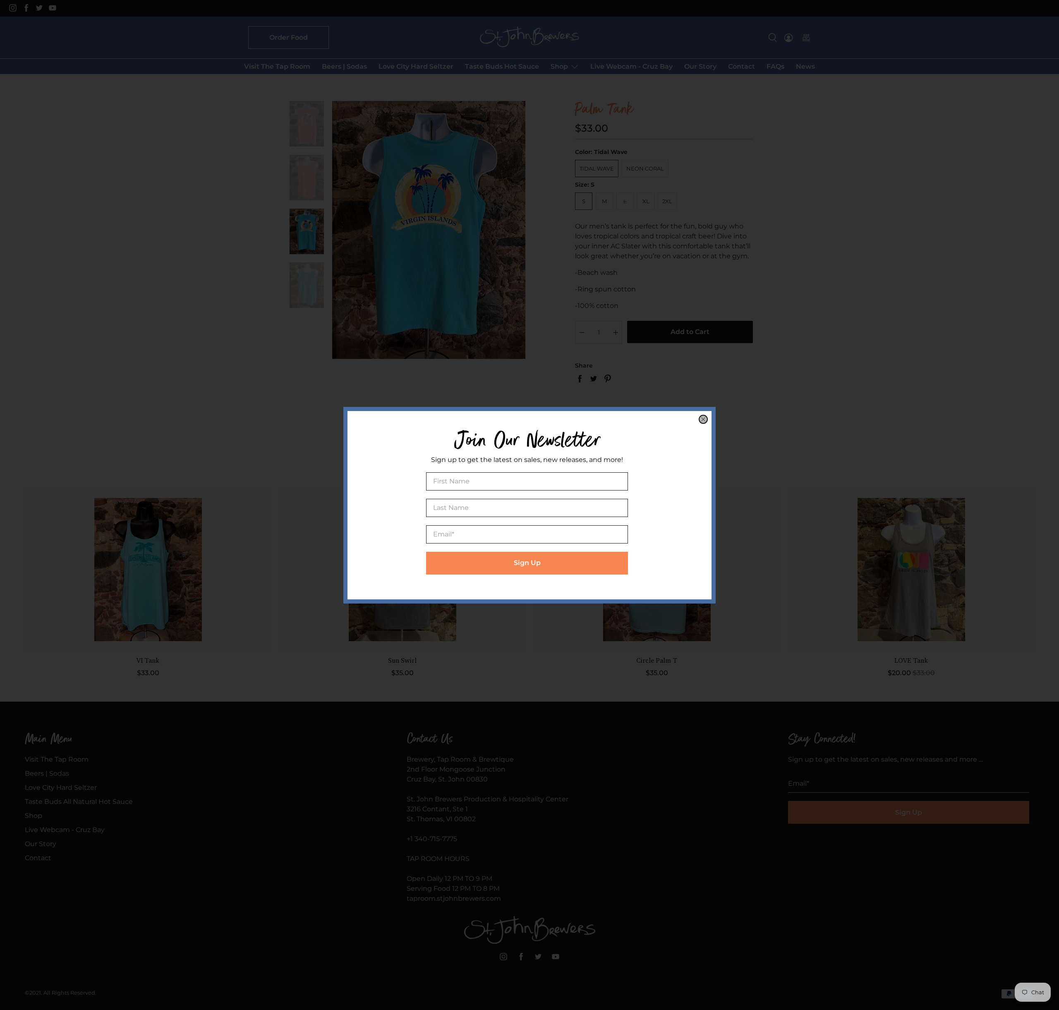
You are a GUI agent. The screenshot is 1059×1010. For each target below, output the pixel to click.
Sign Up (527, 563)
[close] (703, 419)
